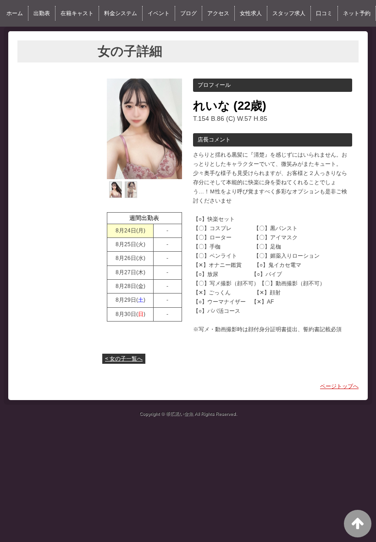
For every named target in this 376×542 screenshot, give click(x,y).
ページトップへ (339, 386)
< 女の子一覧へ (124, 359)
